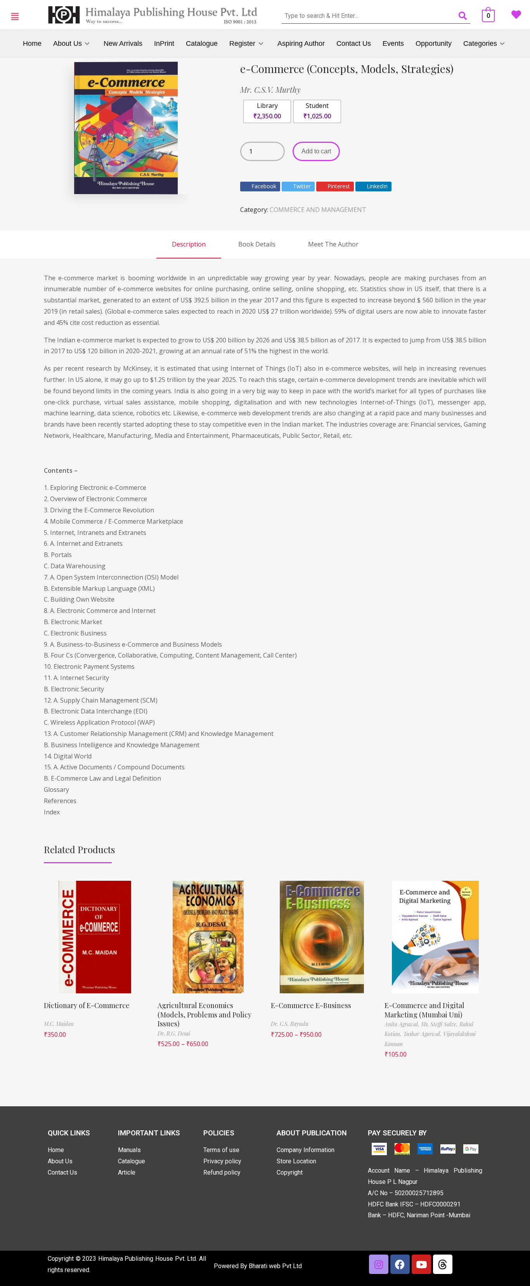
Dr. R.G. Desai (174, 1033)
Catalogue (202, 43)
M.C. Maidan (59, 1023)
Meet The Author (333, 244)
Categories (480, 43)
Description (189, 244)
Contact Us (353, 43)
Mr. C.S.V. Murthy (270, 89)
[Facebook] (400, 1264)
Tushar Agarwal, (423, 1034)
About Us (67, 43)
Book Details (256, 244)
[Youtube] (421, 1264)
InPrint (164, 43)
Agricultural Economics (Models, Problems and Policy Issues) (204, 1014)
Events (393, 43)
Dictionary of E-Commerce (87, 1005)
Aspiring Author (301, 43)
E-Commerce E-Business (311, 1005)
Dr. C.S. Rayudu (289, 1023)
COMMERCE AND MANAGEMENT (318, 209)
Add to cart (316, 151)
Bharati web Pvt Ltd (275, 1266)
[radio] (267, 111)
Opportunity (434, 43)
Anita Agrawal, (403, 1024)
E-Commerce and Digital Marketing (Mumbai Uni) (424, 1010)
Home (32, 43)
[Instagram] (378, 1264)
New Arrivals (123, 43)
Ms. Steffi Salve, (440, 1024)
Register (242, 43)
